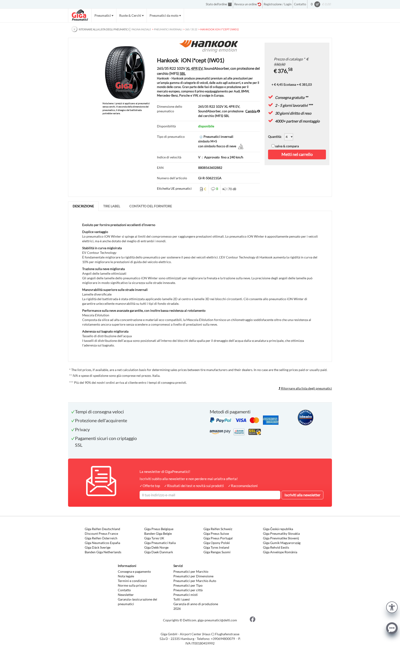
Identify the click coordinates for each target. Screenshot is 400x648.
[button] (392, 606)
